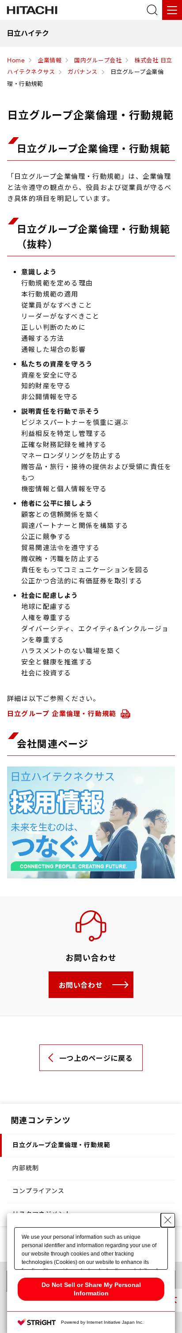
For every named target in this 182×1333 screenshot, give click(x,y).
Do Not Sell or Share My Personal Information (91, 1289)
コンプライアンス (38, 1191)
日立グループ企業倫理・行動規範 (61, 1145)
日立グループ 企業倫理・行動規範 (62, 713)
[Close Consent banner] (168, 1220)
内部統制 (25, 1168)
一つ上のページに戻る (96, 1058)
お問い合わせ (81, 985)
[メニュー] (172, 10)
